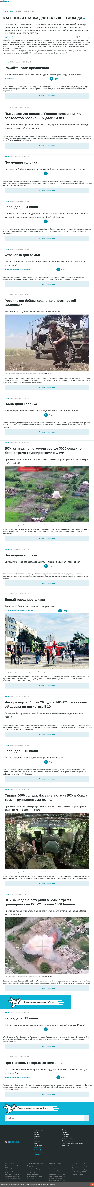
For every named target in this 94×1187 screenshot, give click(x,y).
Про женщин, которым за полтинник (34, 1063)
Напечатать (83, 37)
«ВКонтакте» (47, 373)
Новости (37, 1132)
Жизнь (12, 11)
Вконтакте (37, 1147)
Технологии (38, 1145)
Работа (36, 1134)
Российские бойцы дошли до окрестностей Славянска (40, 303)
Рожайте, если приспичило (27, 68)
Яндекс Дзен (38, 1150)
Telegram (37, 1154)
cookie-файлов (50, 1184)
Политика (65, 1132)
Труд (56, 79)
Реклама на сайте (67, 1139)
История (37, 1136)
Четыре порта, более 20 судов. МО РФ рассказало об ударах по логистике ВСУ (46, 704)
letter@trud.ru (58, 1182)
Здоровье (37, 1141)
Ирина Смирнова (10, 79)
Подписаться (86, 1118)
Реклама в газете (67, 1141)
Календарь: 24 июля (21, 207)
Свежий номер (39, 1130)
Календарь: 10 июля (21, 751)
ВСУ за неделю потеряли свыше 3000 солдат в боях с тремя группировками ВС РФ (43, 451)
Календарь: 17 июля (21, 1018)
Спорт (36, 1139)
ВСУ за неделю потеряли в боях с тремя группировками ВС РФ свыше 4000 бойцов (40, 902)
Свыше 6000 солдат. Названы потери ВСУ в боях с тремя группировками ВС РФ (46, 798)
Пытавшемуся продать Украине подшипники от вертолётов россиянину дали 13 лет (44, 116)
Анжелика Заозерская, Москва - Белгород (19, 610)
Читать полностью (47, 96)
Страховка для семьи (22, 255)
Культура (65, 1136)
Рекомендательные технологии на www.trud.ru (72, 1144)
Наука (36, 1143)
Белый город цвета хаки (25, 599)
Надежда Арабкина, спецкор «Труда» (17, 269)
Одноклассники (39, 1152)
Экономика (65, 1134)
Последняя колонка (21, 162)
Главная (5, 11)
